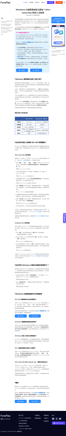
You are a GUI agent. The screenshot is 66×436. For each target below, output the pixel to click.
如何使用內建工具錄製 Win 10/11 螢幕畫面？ (6, 25)
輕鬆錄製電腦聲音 (23, 423)
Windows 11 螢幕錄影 (36, 256)
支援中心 (43, 2)
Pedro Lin (30, 15)
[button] (25, 415)
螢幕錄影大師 (58, 18)
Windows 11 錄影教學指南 (25, 418)
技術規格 (31, 2)
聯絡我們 (46, 415)
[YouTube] (60, 418)
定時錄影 (21, 56)
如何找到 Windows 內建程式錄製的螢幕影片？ (7, 28)
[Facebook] (53, 418)
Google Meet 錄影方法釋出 (25, 428)
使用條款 (37, 415)
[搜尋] (64, 2)
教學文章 (37, 2)
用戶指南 (25, 2)
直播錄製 (41, 47)
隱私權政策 (38, 418)
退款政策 (46, 421)
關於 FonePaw (6, 419)
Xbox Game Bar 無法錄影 (36, 211)
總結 (2, 34)
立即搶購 (58, 43)
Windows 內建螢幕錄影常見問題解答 (6, 31)
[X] (56, 418)
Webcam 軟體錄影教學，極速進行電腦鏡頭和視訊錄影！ (58, 51)
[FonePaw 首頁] (5, 2)
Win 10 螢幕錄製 (24, 160)
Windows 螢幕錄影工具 (41, 216)
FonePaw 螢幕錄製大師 (40, 310)
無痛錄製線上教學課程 (24, 426)
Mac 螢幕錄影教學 (23, 420)
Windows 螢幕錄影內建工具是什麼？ (6, 22)
